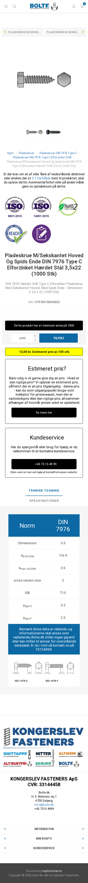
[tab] (44, 491)
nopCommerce (52, 871)
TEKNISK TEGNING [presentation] (44, 490)
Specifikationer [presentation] (44, 501)
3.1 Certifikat (41, 178)
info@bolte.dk (44, 805)
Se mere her (44, 412)
